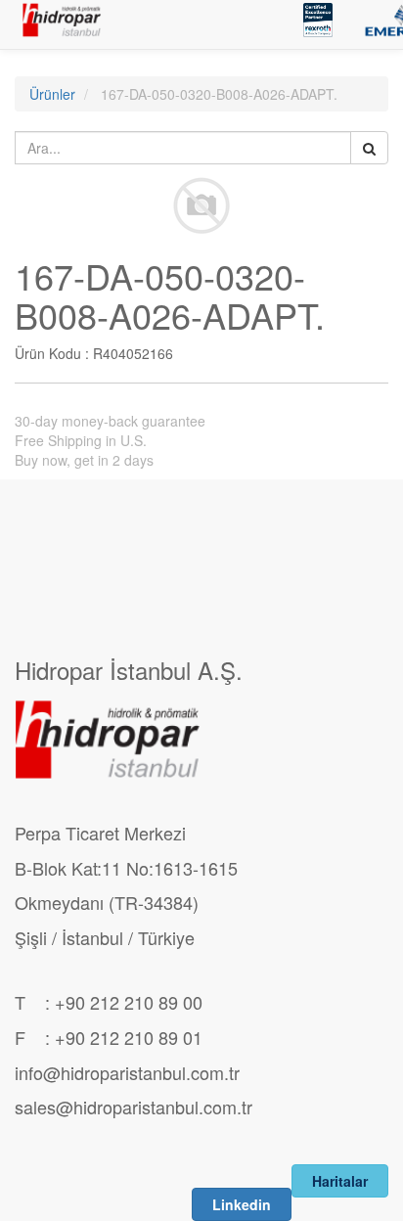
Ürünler (52, 94)
